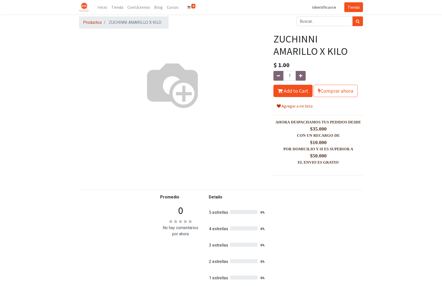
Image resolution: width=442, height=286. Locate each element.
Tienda (354, 7)
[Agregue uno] (301, 76)
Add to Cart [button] (295, 91)
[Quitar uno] (278, 76)
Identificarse (324, 7)
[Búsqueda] (357, 21)
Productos (92, 22)
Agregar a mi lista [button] (297, 106)
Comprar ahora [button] (337, 91)
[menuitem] (102, 7)
